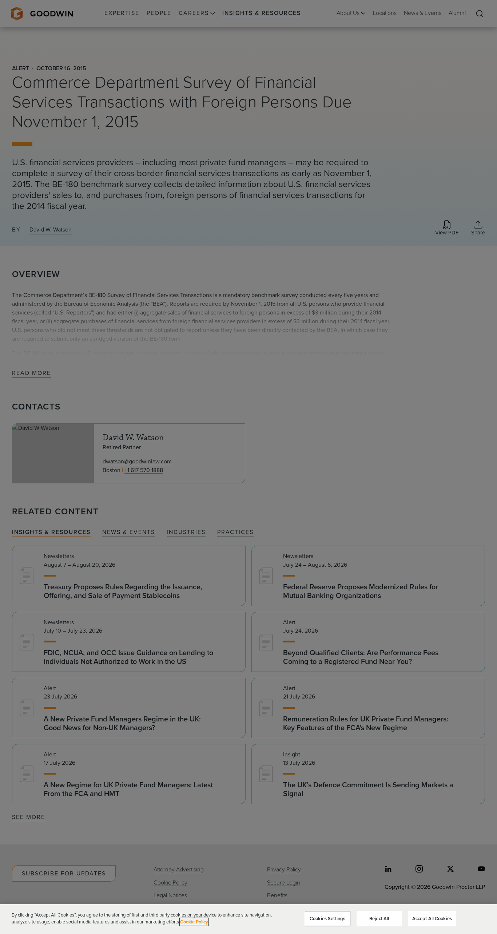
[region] (248, 919)
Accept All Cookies (432, 918)
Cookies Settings (327, 918)
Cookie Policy (194, 921)
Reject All (379, 918)
